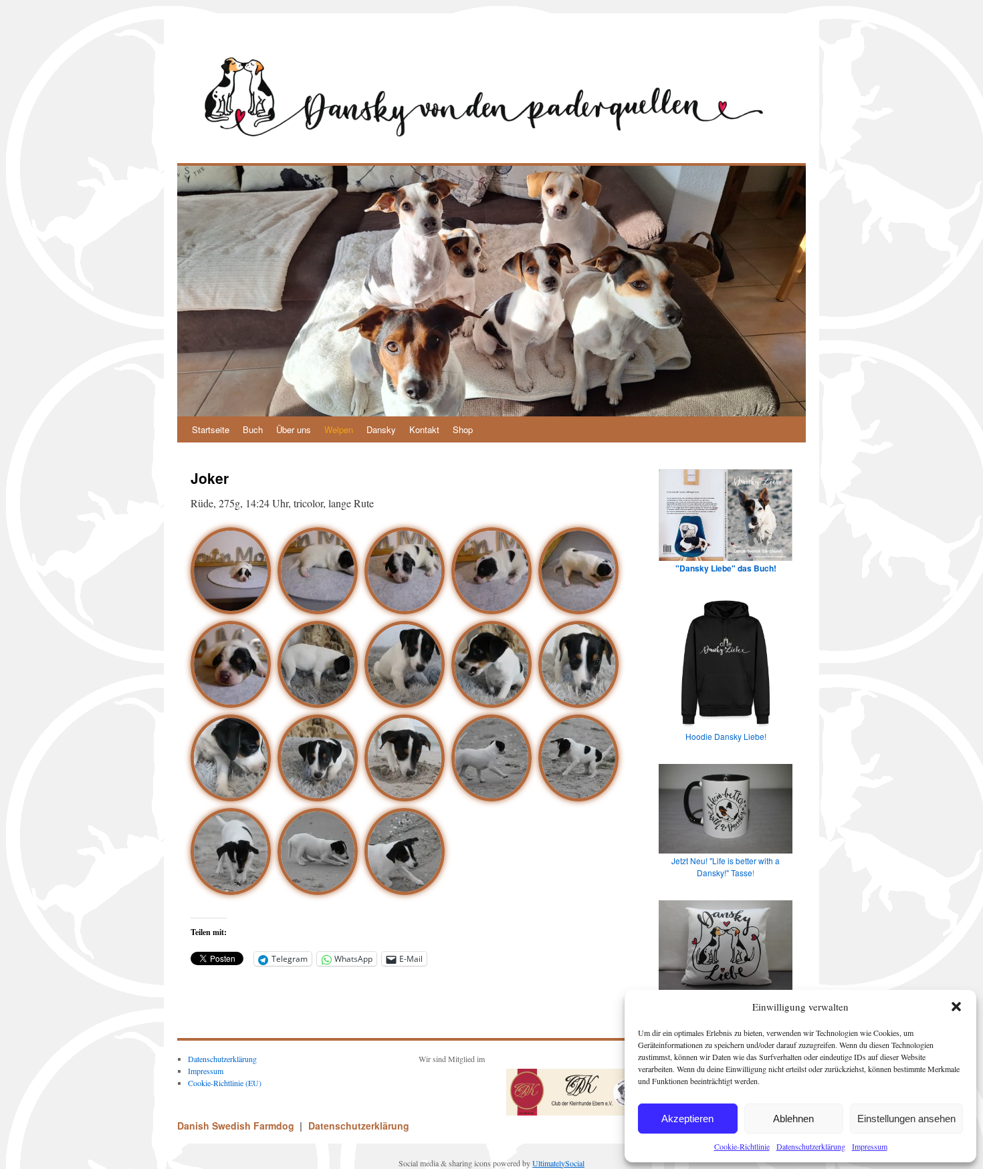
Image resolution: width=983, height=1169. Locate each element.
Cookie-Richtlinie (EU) (224, 1082)
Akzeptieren (687, 1118)
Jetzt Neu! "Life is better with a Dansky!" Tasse (725, 866)
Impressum (869, 1146)
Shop (463, 429)
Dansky (381, 429)
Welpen (338, 429)
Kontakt (424, 429)
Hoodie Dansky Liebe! (725, 736)
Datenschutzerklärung (810, 1146)
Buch (253, 429)
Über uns (293, 429)
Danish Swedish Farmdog (237, 1125)
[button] (956, 1006)
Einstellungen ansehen (906, 1118)
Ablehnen (793, 1118)
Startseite (210, 429)
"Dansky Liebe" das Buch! (725, 568)
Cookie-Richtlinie (742, 1146)
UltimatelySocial (558, 1163)
